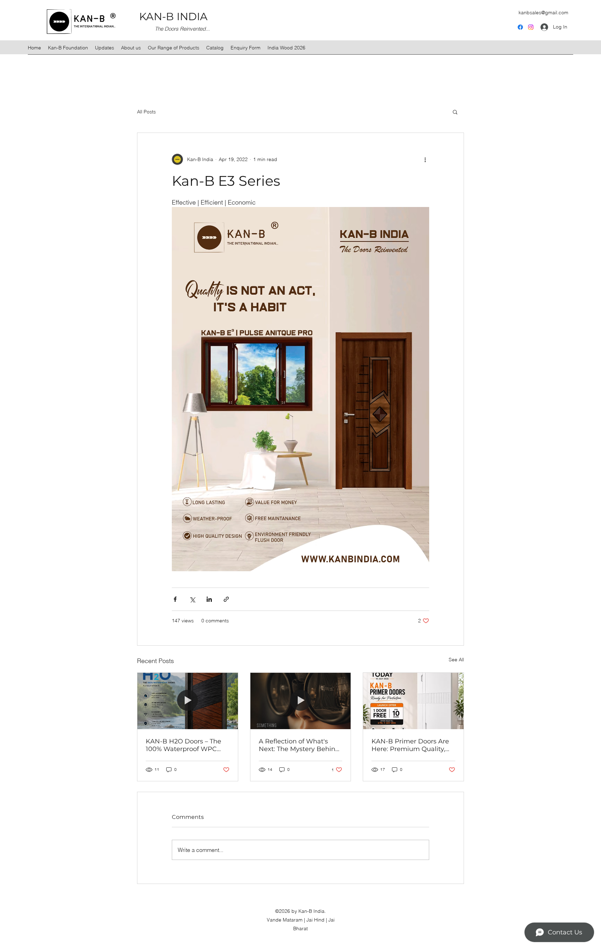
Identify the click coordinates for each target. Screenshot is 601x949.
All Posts (146, 112)
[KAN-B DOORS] (530, 27)
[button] (455, 111)
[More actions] (425, 159)
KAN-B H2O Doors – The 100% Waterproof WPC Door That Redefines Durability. (183, 745)
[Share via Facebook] (175, 599)
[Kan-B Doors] (520, 27)
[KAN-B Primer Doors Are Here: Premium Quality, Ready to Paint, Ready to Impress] (413, 701)
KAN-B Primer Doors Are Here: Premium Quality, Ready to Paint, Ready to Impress (410, 745)
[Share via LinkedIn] (209, 599)
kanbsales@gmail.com (543, 12)
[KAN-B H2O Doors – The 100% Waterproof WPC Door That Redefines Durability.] (187, 701)
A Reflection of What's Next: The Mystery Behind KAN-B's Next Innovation (299, 745)
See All (456, 659)
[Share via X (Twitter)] (192, 599)
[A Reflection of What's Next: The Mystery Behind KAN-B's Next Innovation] (300, 701)
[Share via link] (226, 599)
